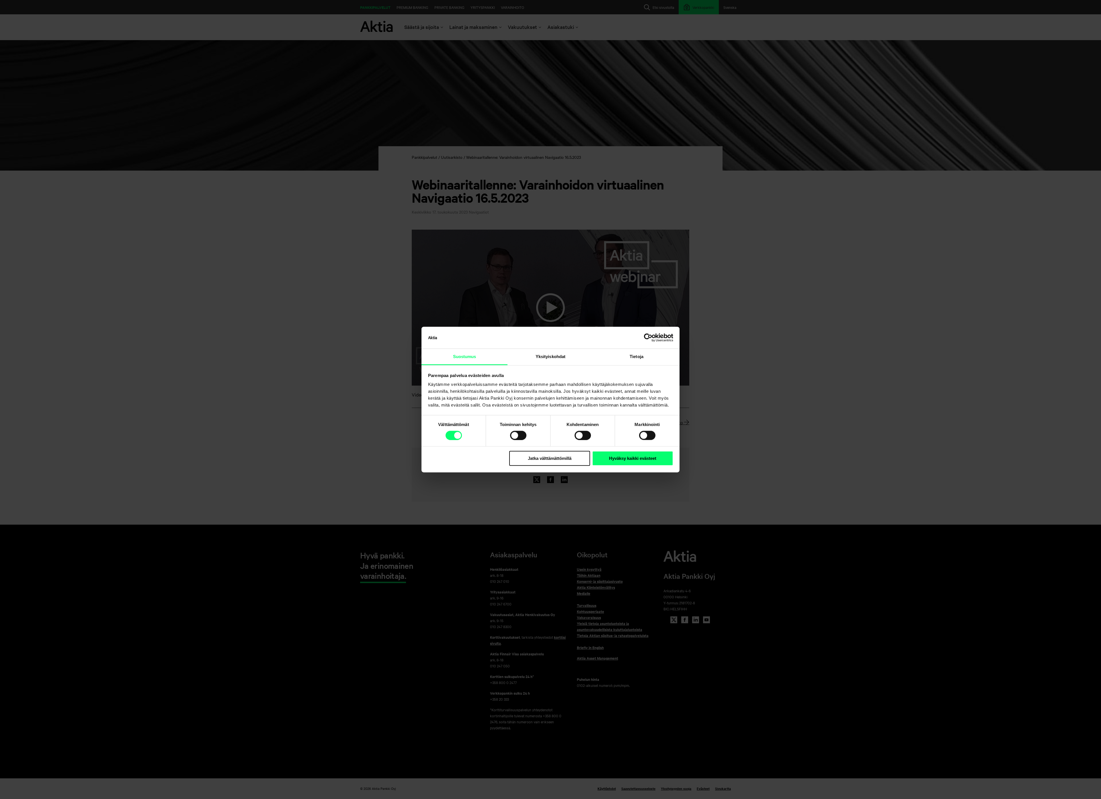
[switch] (518, 435)
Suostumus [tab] (464, 356)
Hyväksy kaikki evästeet (632, 458)
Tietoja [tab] (636, 356)
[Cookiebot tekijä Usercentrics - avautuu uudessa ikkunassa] (648, 337)
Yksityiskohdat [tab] (550, 356)
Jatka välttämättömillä (549, 458)
